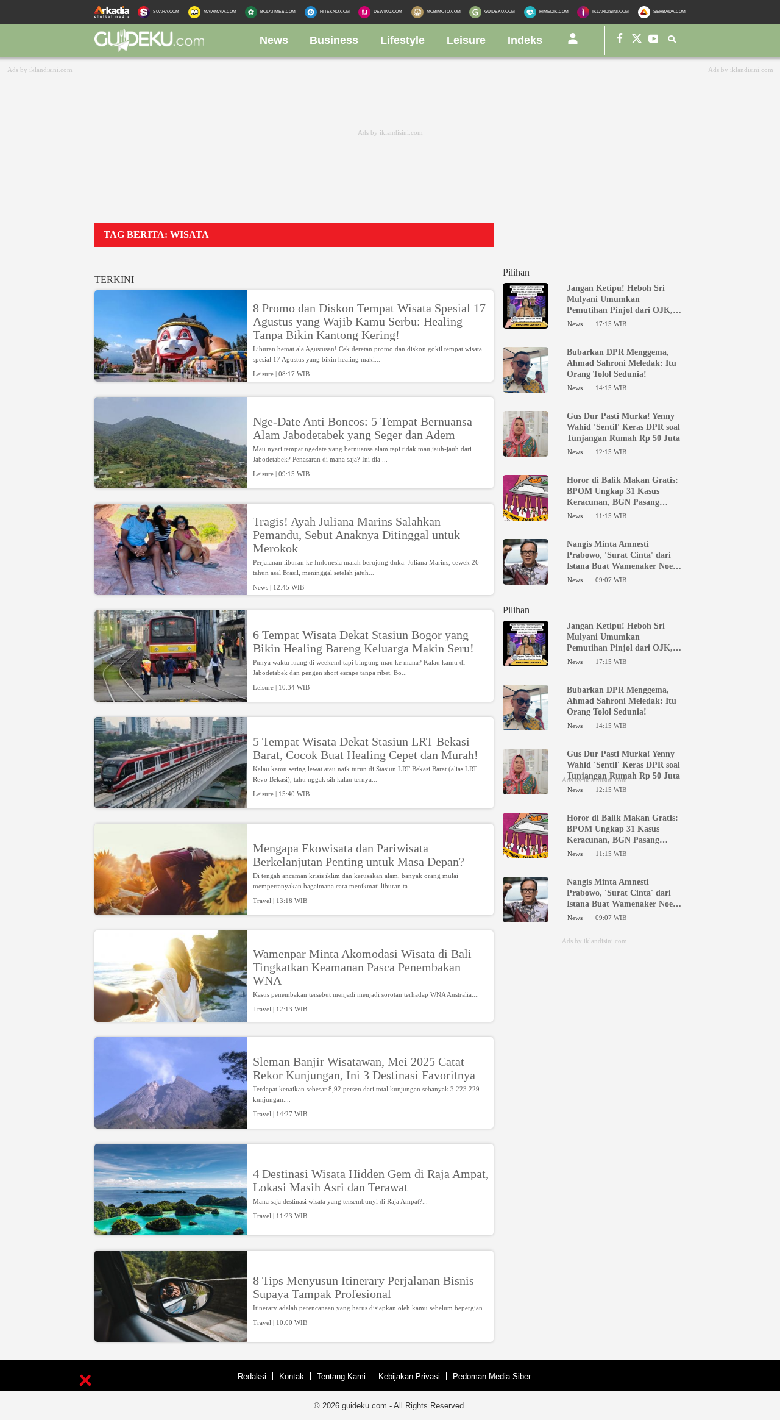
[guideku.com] (149, 48)
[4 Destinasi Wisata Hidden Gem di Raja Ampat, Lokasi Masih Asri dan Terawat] (170, 1230)
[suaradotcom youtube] (653, 40)
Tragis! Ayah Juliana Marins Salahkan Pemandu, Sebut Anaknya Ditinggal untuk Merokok (356, 535)
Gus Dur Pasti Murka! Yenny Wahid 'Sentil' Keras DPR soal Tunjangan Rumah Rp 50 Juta (623, 427)
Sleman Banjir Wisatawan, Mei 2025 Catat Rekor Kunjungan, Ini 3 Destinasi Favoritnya (364, 1068)
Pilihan (516, 272)
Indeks (525, 40)
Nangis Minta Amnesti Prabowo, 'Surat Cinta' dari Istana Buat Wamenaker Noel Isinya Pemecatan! (621, 556)
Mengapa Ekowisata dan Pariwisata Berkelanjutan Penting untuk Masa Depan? (358, 854)
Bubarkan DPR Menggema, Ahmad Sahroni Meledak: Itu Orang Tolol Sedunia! (621, 363)
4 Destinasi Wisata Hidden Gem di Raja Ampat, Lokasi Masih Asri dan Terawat (371, 1180)
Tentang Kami (341, 1376)
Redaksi (252, 1376)
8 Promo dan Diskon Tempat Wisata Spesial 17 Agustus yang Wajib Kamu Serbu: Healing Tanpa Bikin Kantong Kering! (369, 321)
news (274, 40)
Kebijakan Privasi (409, 1376)
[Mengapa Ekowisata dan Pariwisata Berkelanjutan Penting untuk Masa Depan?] (170, 910)
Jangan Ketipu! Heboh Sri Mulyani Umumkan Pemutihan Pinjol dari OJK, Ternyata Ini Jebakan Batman (622, 300)
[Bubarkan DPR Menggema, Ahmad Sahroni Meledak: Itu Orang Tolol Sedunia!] (525, 387)
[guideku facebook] (619, 40)
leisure (466, 40)
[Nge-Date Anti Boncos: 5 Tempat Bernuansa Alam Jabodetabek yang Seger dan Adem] (170, 483)
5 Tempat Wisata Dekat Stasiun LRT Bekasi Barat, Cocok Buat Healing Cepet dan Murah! (365, 748)
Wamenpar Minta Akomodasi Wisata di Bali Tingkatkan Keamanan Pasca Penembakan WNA (362, 967)
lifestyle (402, 40)
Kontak (291, 1376)
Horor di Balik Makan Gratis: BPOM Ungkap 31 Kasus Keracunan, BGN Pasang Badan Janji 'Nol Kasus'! (622, 492)
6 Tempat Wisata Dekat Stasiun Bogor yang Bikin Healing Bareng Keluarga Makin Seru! (363, 641)
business (334, 40)
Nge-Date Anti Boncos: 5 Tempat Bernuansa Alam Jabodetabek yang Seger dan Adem (362, 428)
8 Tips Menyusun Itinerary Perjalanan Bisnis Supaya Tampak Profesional (363, 1287)
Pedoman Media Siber (492, 1376)
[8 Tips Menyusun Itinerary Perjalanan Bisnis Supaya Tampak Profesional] (170, 1336)
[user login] (573, 43)
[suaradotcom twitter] (636, 40)
